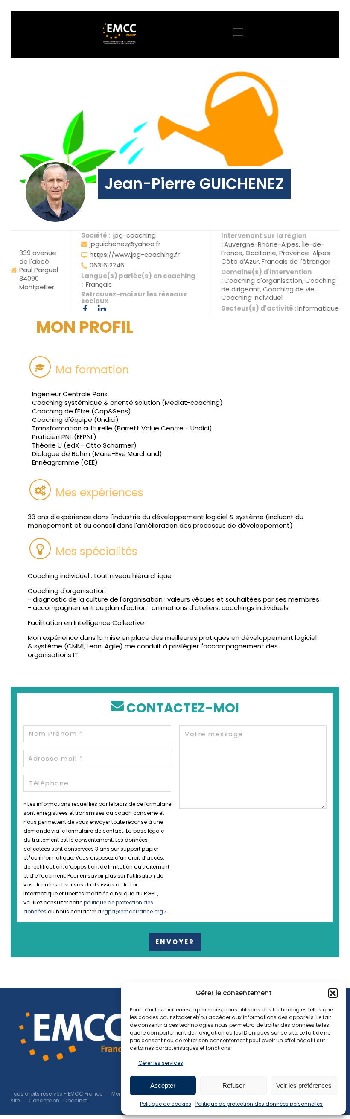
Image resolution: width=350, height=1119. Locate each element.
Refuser (233, 1085)
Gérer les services (160, 1063)
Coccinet (75, 1100)
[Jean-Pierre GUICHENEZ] (55, 192)
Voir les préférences (304, 1085)
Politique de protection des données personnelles (259, 1103)
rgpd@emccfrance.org (132, 911)
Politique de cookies (165, 1103)
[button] (333, 993)
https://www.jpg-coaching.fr (135, 254)
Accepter (162, 1085)
